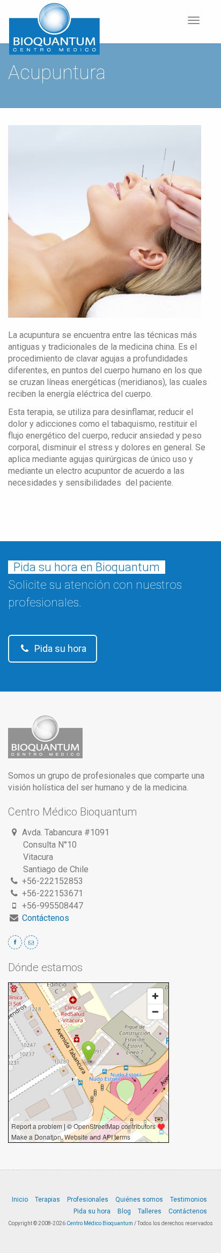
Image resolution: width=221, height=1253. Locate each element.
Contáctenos (45, 918)
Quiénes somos (139, 1199)
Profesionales (87, 1199)
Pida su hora (59, 648)
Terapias (47, 1199)
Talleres (149, 1211)
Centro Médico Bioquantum (100, 1223)
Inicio (20, 1199)
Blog (124, 1211)
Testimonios (188, 1199)
